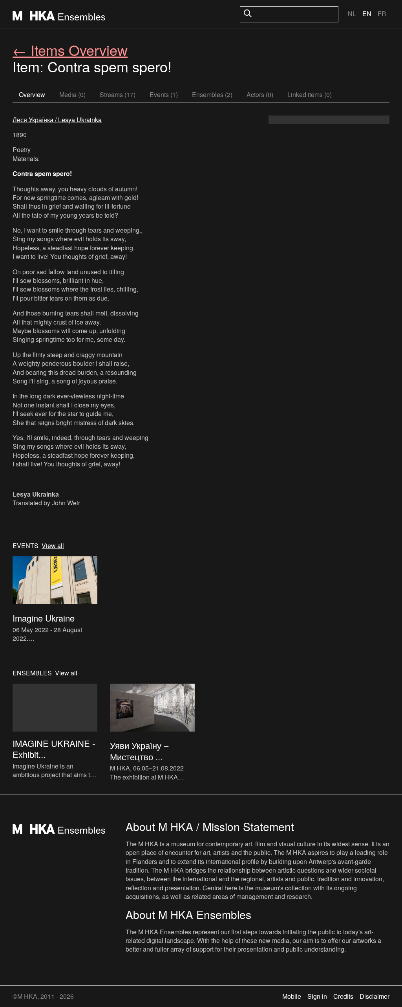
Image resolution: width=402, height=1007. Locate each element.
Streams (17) (117, 94)
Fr (382, 13)
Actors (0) (260, 94)
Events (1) (164, 94)
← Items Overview (70, 50)
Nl (352, 13)
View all (53, 545)
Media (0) (72, 94)
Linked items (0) (309, 94)
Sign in (317, 996)
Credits (343, 996)
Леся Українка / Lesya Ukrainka (57, 119)
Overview (32, 94)
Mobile (291, 996)
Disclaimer (374, 996)
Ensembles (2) (212, 94)
